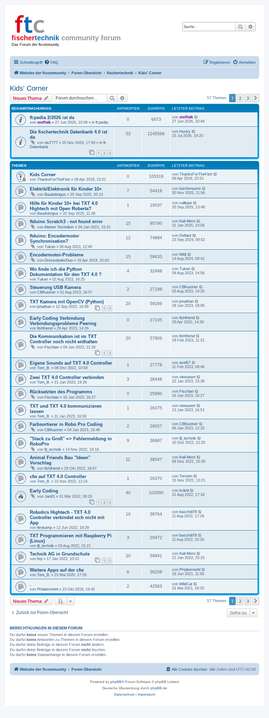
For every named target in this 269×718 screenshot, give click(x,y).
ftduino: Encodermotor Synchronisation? (54, 238)
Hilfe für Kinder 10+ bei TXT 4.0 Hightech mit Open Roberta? (64, 206)
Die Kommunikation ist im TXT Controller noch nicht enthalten (63, 339)
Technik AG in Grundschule (60, 554)
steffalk (44, 122)
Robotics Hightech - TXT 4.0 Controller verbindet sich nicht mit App (67, 517)
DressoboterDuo (58, 260)
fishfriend (45, 328)
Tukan (49, 246)
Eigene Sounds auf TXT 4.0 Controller (71, 363)
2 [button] (240, 98)
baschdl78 (188, 512)
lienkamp (44, 527)
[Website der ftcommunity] (42, 23)
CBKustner (46, 292)
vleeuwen (187, 377)
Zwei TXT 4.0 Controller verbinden (67, 377)
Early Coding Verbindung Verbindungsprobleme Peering (63, 321)
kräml (184, 490)
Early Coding (44, 490)
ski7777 (51, 142)
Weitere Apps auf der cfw (57, 570)
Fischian (51, 347)
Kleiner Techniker (59, 227)
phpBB (116, 682)
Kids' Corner (29, 88)
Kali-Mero (187, 221)
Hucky (185, 131)
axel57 (185, 362)
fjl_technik (52, 449)
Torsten (185, 476)
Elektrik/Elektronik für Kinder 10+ (66, 189)
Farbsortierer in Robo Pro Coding (66, 424)
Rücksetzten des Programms (61, 391)
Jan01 (49, 496)
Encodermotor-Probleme (56, 254)
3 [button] (248, 98)
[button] (255, 98)
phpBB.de (159, 688)
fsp (39, 559)
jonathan (44, 306)
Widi (182, 254)
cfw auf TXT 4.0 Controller (58, 476)
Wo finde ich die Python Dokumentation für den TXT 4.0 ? (66, 272)
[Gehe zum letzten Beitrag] (196, 117)
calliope (185, 203)
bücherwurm (190, 188)
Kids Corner (43, 174)
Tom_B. (43, 368)
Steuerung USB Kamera (55, 287)
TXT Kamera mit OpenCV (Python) (67, 301)
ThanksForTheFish (53, 179)
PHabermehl (189, 569)
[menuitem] (51, 62)
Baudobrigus (55, 194)
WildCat (185, 584)
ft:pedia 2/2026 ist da (52, 117)
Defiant (185, 235)
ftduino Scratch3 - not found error (66, 221)
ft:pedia (102, 122)
